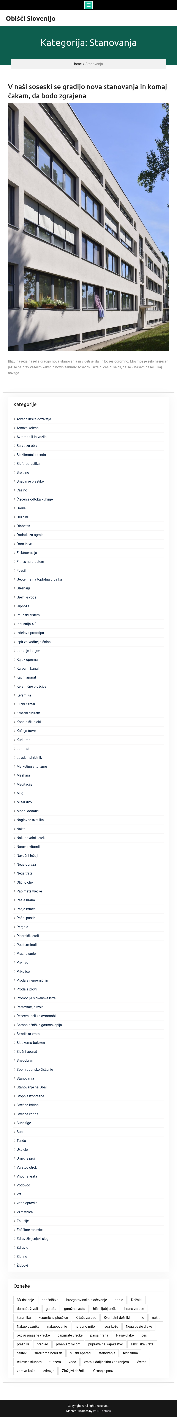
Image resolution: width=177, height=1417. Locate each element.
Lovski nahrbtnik (29, 758)
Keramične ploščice (31, 686)
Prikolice (23, 971)
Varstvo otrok (27, 1167)
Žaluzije (23, 1221)
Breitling (23, 472)
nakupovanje (57, 1326)
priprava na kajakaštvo (105, 1344)
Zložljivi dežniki (73, 1371)
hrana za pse (134, 1309)
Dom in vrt (24, 544)
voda (72, 1362)
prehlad (42, 1344)
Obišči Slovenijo (30, 18)
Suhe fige (24, 1123)
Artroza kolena (28, 428)
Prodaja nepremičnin (32, 980)
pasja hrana (99, 1335)
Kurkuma (23, 740)
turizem (55, 1362)
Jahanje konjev (28, 651)
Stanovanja (25, 1078)
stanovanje (106, 1353)
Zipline (22, 1257)
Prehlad (22, 962)
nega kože (110, 1326)
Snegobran (25, 1060)
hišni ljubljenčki (105, 1309)
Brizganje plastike (30, 481)
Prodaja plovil (27, 989)
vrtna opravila (27, 1203)
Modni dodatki (28, 811)
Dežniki (22, 517)
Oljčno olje (25, 882)
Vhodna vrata (27, 1176)
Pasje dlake (125, 1335)
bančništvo (50, 1300)
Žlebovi (22, 1265)
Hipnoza (23, 606)
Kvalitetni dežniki (117, 1318)
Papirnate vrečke (29, 891)
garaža (51, 1309)
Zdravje (22, 1247)
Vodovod (23, 1185)
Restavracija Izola (30, 1007)
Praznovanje (26, 954)
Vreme (141, 1362)
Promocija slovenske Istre (36, 998)
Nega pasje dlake (139, 1326)
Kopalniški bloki (29, 722)
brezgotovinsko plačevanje (86, 1300)
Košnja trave (26, 731)
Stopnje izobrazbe (30, 1096)
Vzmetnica (25, 1212)
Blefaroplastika (28, 464)
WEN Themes (102, 1411)
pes (144, 1335)
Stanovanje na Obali (32, 1087)
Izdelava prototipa (30, 633)
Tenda (21, 1141)
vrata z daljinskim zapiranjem (106, 1362)
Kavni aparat (26, 677)
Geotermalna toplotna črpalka (39, 579)
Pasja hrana (26, 900)
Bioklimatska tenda (31, 455)
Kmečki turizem (28, 713)
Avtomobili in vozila (32, 437)
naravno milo (85, 1326)
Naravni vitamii (28, 847)
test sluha (130, 1353)
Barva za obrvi (27, 446)
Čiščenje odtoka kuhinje (35, 499)
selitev (22, 1353)
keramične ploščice (53, 1318)
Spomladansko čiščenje (35, 1069)
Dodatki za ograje (30, 535)
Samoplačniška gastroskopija (39, 1025)
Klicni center (26, 704)
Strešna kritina (28, 1105)
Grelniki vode (26, 597)
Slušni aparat (27, 1052)
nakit (156, 1318)
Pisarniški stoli (28, 936)
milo (140, 1318)
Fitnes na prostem (30, 562)
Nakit (21, 829)
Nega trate (24, 873)
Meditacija (25, 784)
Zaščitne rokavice (30, 1230)
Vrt (19, 1194)
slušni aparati (80, 1353)
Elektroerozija (27, 553)
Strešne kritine (27, 1114)
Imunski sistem (28, 615)
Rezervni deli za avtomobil (37, 1016)
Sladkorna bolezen (31, 1043)
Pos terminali (27, 945)
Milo (20, 793)
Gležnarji (23, 588)
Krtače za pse (86, 1318)
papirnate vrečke (69, 1335)
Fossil (21, 570)
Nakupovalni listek (31, 838)
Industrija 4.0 (26, 624)
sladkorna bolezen (48, 1353)
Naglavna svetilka (30, 820)
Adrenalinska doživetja (34, 419)
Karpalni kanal (28, 668)
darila (119, 1300)
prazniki (23, 1344)
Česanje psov (103, 1371)
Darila (21, 508)
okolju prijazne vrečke (33, 1335)
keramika (24, 1318)
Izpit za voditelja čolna (34, 642)
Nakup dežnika (28, 1326)
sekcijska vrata (142, 1344)
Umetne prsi (26, 1158)
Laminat (23, 749)
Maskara (23, 775)
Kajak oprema (27, 660)
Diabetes (23, 526)
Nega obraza (26, 864)
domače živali (27, 1309)
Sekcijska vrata (28, 1034)
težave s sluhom (29, 1362)
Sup (20, 1132)
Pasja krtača (26, 909)
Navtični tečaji (27, 856)
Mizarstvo (24, 802)
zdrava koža (26, 1371)
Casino (22, 490)
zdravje (48, 1371)
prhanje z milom (68, 1344)
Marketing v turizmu (32, 766)
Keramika (24, 695)
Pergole (22, 927)
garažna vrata (74, 1309)
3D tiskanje (25, 1300)
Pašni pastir (26, 918)
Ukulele (22, 1149)
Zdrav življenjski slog (33, 1239)
